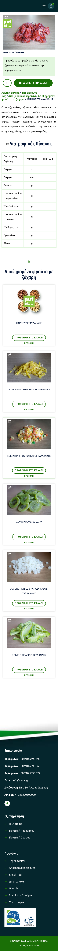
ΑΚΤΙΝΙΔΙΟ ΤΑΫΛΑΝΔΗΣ (29, 522)
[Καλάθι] (51, 6)
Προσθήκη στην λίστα (33, 82)
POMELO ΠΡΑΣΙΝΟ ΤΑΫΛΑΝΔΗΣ (29, 655)
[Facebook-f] (7, 803)
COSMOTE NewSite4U (37, 941)
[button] (44, 5)
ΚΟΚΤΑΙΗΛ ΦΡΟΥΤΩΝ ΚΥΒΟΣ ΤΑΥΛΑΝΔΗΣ (29, 456)
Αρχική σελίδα (10, 92)
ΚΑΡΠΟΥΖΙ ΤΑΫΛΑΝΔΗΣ (29, 323)
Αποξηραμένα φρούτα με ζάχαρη (29, 274)
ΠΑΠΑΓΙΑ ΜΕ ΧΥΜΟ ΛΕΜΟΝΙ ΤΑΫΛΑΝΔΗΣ (29, 389)
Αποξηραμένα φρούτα (22, 96)
